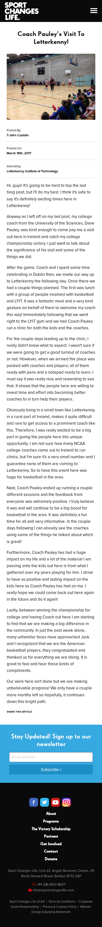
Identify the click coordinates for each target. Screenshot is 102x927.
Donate (51, 859)
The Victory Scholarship (51, 829)
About (51, 814)
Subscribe (50, 770)
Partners (51, 837)
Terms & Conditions (61, 902)
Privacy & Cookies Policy (59, 907)
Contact (51, 852)
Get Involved (51, 844)
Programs (51, 821)
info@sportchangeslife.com (53, 890)
